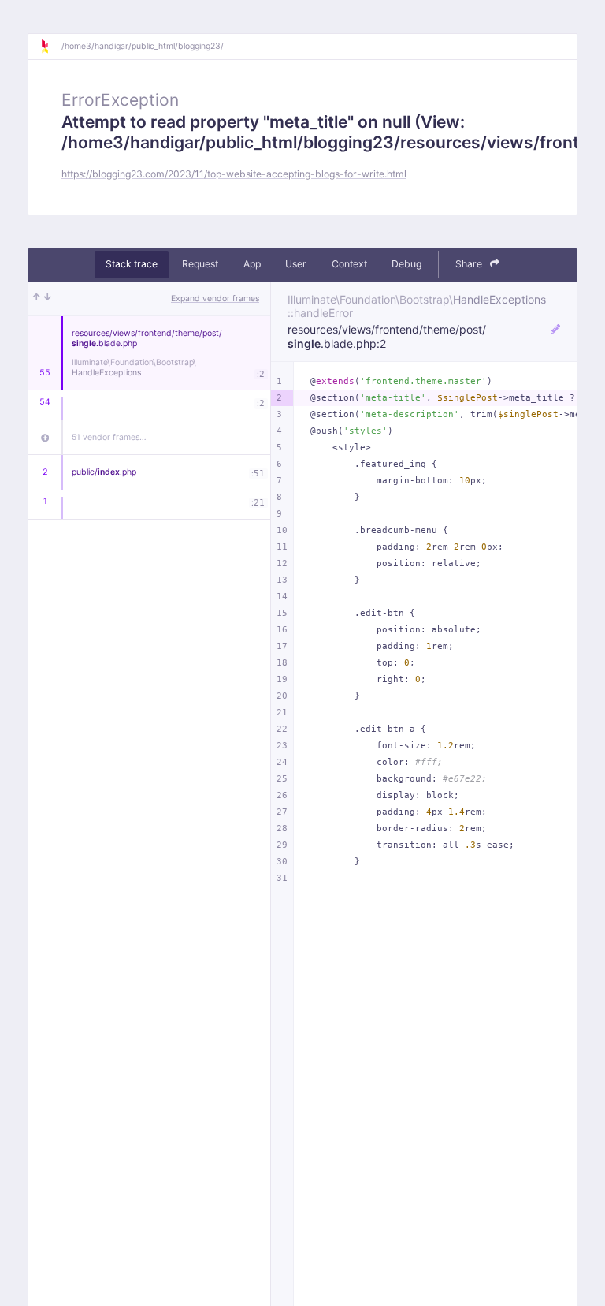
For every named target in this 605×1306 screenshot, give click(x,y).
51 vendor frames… (109, 437)
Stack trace (132, 264)
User (295, 264)
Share (469, 264)
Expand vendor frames (215, 298)
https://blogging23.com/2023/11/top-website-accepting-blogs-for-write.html (233, 174)
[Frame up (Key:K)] (36, 299)
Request (200, 264)
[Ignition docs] (50, 46)
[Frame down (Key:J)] (47, 299)
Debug (406, 264)
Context (349, 264)
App (252, 264)
